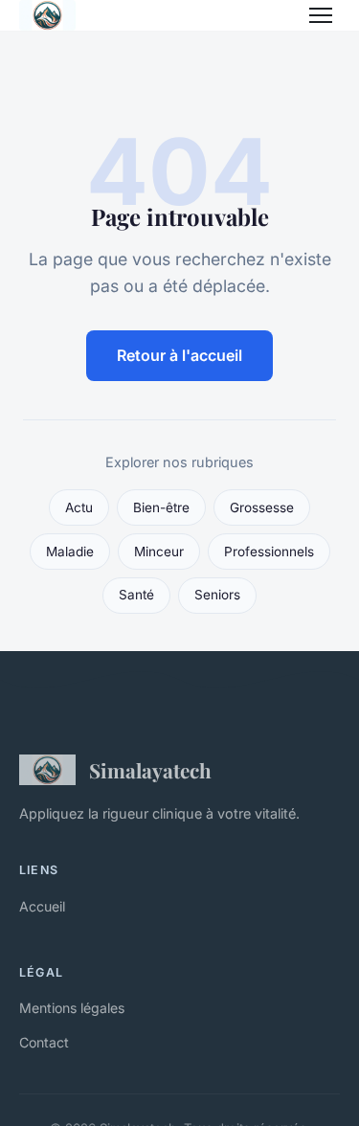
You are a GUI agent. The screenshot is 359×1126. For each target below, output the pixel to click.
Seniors (217, 594)
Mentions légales (71, 1008)
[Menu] (321, 15)
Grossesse (262, 507)
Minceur (159, 551)
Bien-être (161, 507)
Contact (44, 1042)
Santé (136, 594)
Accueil (42, 906)
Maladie (70, 551)
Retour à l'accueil (179, 355)
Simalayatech (150, 769)
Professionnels (269, 551)
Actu (79, 507)
